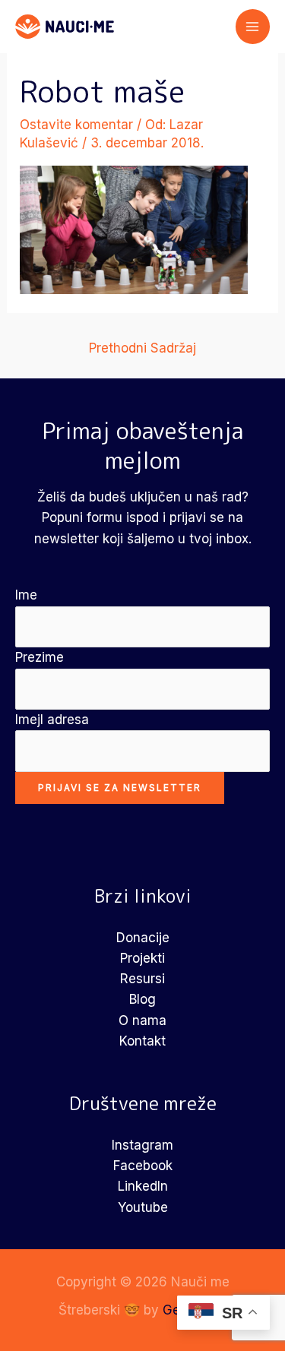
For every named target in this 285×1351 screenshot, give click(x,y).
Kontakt (142, 1041)
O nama (142, 1020)
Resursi (142, 978)
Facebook (143, 1165)
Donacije (142, 937)
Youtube (143, 1207)
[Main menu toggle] (253, 26)
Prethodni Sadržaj (142, 348)
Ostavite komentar (76, 124)
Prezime (39, 657)
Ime (26, 595)
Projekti (142, 958)
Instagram (142, 1145)
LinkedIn (143, 1186)
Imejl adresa (52, 719)
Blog (142, 999)
